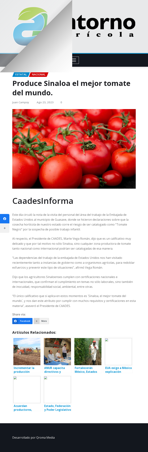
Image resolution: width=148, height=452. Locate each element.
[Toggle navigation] (74, 60)
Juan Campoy (20, 102)
